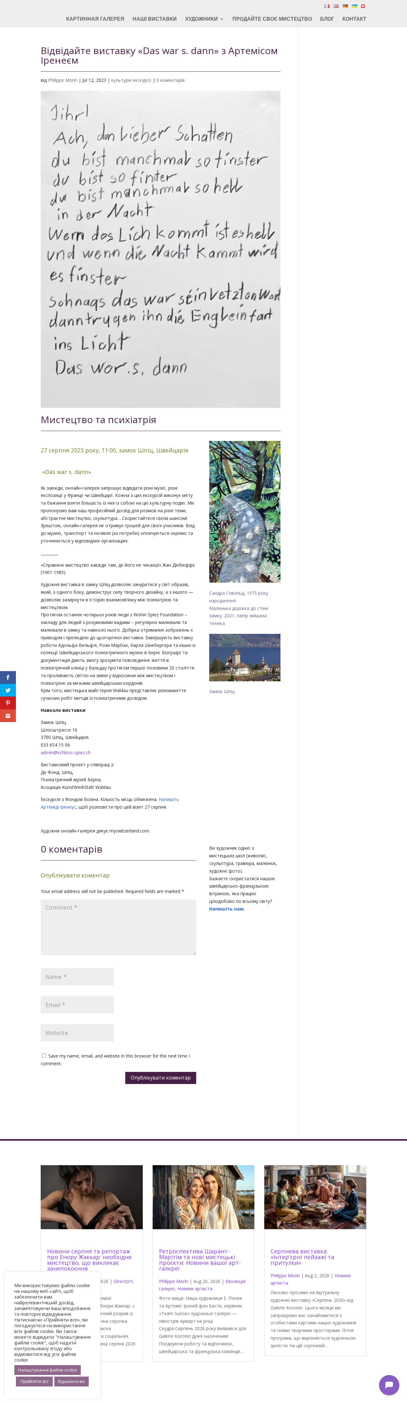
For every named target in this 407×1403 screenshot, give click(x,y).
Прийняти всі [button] (34, 1381)
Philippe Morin (62, 80)
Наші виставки (155, 19)
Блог (327, 19)
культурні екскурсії (131, 80)
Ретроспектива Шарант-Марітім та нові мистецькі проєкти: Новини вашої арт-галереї (200, 1259)
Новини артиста (194, 1289)
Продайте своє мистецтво (272, 19)
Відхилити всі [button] (71, 1381)
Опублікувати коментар (161, 1077)
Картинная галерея (95, 19)
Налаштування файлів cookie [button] (47, 1370)
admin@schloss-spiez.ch (66, 752)
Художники (201, 19)
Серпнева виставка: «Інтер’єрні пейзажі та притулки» (302, 1256)
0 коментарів (170, 80)
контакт (354, 19)
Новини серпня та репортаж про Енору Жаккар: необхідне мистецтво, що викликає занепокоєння (89, 1259)
